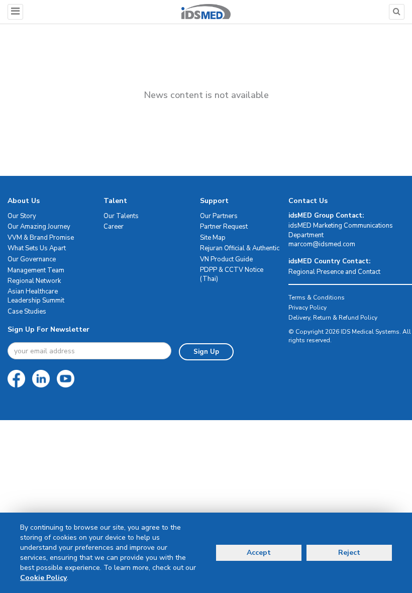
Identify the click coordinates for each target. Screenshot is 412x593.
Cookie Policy (43, 577)
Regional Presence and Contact (334, 271)
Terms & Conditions (316, 297)
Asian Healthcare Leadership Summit (36, 296)
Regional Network (34, 280)
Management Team (36, 270)
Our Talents (121, 216)
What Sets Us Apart (37, 248)
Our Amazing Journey (39, 226)
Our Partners (219, 216)
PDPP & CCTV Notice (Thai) (231, 274)
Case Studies (27, 311)
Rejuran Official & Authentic (239, 248)
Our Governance (32, 259)
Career (114, 226)
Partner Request (224, 226)
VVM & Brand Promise (41, 237)
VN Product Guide (226, 259)
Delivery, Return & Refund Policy (332, 318)
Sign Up (206, 351)
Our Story (22, 216)
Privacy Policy (307, 308)
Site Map (213, 237)
